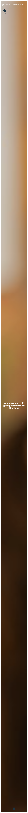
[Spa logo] (3, 4)
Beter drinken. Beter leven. (18, 4)
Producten (8, 4)
